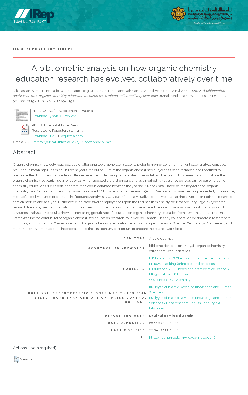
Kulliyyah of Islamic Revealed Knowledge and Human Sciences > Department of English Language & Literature (190, 303)
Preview (70, 116)
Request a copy (71, 136)
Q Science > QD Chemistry (170, 280)
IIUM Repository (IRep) (43, 49)
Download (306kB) (46, 116)
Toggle (8, 9)
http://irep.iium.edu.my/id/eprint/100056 (182, 337)
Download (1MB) (44, 136)
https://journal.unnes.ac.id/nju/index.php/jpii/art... (73, 142)
